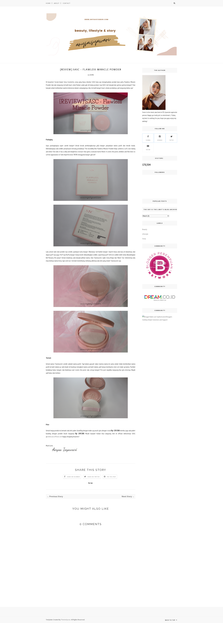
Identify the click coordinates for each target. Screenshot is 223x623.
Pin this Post (111, 477)
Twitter (171, 140)
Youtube (148, 149)
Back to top (170, 620)
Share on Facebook (73, 477)
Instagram (159, 140)
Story (144, 238)
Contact (66, 3)
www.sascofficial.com (55, 436)
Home (48, 3)
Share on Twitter (93, 477)
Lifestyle (145, 234)
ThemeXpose (65, 620)
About (56, 3)
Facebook (148, 140)
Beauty (144, 229)
